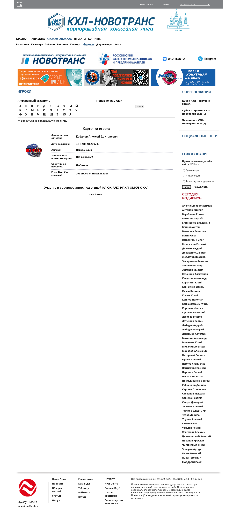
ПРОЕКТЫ (80, 38)
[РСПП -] (125, 65)
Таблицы (50, 44)
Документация (104, 44)
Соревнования (196, 92)
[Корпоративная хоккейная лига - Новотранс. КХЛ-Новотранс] (28, 497)
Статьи (56, 495)
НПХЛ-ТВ (110, 479)
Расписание (22, 44)
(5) (196, 112)
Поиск (166, 4)
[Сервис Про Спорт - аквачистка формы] (42, 85)
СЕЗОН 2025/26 (59, 39)
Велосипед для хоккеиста (114, 502)
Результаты (201, 186)
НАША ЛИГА (37, 38)
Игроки (88, 44)
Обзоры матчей (57, 489)
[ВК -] (174, 65)
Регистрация (146, 4)
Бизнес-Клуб (112, 488)
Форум (56, 500)
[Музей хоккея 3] (109, 85)
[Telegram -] (206, 65)
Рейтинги (62, 44)
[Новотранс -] (53, 65)
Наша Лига (59, 479)
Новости (57, 483)
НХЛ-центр (111, 483)
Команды (75, 44)
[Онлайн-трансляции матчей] (20, 4)
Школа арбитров (111, 494)
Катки (118, 44)
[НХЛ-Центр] (176, 85)
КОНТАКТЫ (94, 38)
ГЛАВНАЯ (21, 38)
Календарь (37, 44)
